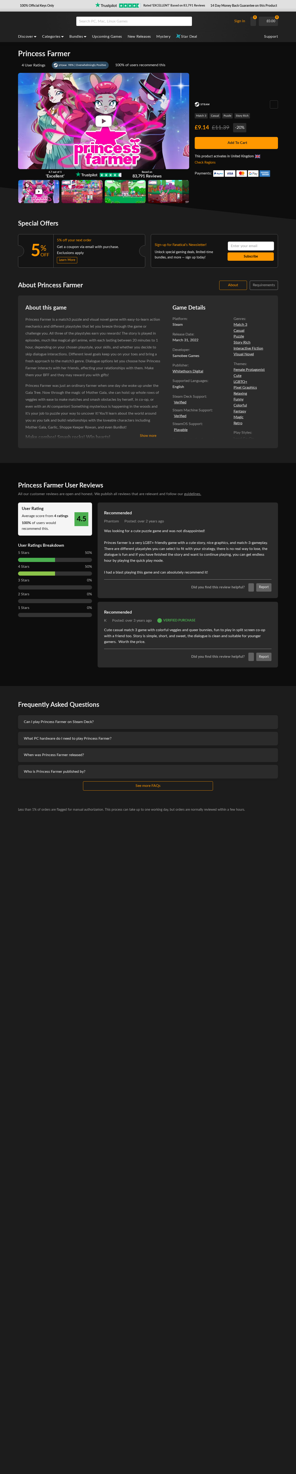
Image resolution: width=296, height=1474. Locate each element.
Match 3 (201, 115)
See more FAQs (148, 786)
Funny (239, 399)
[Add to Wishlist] (274, 104)
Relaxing (240, 393)
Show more (148, 436)
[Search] (187, 21)
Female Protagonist (249, 370)
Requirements (264, 285)
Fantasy (240, 411)
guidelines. (192, 494)
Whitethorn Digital (188, 371)
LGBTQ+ (240, 382)
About (233, 285)
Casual (215, 115)
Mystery (163, 36)
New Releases (139, 36)
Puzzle (227, 115)
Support (271, 36)
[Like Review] (251, 587)
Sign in (239, 21)
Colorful (240, 405)
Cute (237, 376)
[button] (36, 5)
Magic (239, 417)
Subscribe (251, 256)
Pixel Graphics (245, 387)
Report (264, 587)
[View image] (38, 191)
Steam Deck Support (189, 396)
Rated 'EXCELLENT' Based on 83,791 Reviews (174, 5)
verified (180, 402)
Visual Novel (244, 354)
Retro (238, 423)
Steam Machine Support (192, 410)
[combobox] (153, 21)
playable (181, 430)
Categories (51, 36)
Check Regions (205, 162)
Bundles (76, 36)
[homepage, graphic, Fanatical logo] (43, 21)
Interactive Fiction (248, 348)
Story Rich (242, 115)
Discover (25, 36)
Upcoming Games (107, 36)
